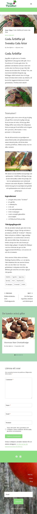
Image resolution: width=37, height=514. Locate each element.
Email (8, 414)
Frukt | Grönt (6, 478)
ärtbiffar (8, 277)
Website (8, 423)
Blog (31, 481)
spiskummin (20, 280)
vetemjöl (16, 284)
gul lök (15, 277)
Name (8, 405)
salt (13, 280)
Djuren (6, 486)
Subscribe (18, 501)
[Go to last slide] (5, 335)
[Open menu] (31, 4)
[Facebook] (16, 457)
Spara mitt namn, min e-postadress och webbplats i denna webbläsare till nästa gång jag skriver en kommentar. (19, 429)
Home (31, 478)
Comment (9, 379)
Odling (6, 483)
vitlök (23, 284)
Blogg (7, 35)
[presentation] (18, 328)
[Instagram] (20, 457)
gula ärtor (21, 277)
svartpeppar (9, 284)
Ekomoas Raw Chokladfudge (16, 342)
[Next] (32, 335)
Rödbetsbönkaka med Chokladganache (9, 297)
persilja (8, 280)
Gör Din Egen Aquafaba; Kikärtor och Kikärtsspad (27, 297)
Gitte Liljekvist (10, 47)
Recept (12, 35)
